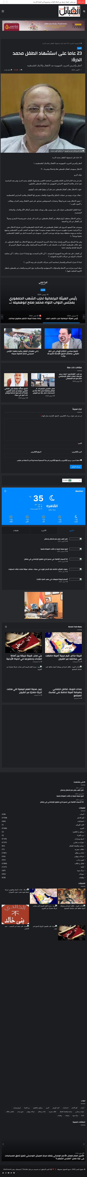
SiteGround (7, 1169)
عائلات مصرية (79, 849)
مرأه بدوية (80, 870)
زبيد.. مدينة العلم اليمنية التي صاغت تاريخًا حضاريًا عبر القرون (24, 690)
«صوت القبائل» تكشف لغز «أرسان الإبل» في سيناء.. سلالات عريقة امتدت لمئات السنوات (38, 569)
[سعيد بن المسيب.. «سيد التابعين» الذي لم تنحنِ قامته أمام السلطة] (15, 935)
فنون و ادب (80, 860)
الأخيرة (43, 530)
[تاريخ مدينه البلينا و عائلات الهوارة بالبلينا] (75, 552)
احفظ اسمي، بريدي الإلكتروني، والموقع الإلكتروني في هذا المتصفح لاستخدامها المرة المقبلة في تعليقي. (48, 460)
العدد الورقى (80, 825)
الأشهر (71, 530)
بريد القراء (80, 835)
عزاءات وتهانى (79, 856)
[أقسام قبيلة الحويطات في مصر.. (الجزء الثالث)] (75, 582)
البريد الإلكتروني (76, 452)
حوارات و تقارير (78, 842)
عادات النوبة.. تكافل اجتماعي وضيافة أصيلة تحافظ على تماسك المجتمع (65, 692)
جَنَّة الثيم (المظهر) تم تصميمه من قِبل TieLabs (37, 1169)
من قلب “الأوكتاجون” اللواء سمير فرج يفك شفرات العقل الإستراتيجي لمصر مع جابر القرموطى (70, 376)
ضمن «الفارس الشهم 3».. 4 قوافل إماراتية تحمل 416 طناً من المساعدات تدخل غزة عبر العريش (44, 390)
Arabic (66, 480)
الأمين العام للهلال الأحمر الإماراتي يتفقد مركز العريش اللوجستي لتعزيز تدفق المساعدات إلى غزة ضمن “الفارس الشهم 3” (44, 1157)
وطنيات (81, 877)
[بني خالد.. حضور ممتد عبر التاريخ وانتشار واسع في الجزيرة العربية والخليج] (15, 914)
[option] (43, 300)
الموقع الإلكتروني (36, 452)
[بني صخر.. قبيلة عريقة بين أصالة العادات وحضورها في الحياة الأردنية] (23, 642)
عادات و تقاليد (79, 853)
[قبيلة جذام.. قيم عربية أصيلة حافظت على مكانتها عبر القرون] (63, 642)
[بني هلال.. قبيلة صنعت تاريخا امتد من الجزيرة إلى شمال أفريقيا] (71, 896)
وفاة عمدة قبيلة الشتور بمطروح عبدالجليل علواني (43, 303)
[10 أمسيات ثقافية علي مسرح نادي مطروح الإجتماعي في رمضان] (75, 562)
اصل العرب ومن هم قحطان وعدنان (56, 539)
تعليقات (16, 530)
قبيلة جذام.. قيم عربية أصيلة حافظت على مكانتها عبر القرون (64, 657)
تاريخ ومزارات (79, 839)
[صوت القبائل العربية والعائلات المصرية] (69, 11)
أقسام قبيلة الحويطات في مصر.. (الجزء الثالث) (52, 579)
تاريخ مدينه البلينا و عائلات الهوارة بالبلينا (54, 549)
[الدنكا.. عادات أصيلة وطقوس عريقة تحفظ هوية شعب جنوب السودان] (15, 896)
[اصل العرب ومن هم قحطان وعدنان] (75, 542)
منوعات (81, 874)
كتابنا (82, 867)
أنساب (82, 814)
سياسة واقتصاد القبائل (76, 846)
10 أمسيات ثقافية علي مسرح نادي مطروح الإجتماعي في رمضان (46, 559)
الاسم (79, 443)
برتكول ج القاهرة (78, 832)
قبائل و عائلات (79, 863)
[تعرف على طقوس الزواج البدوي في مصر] (43, 1010)
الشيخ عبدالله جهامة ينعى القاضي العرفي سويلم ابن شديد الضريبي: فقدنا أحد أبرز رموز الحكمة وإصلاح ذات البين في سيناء (16, 392)
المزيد (72, 43)
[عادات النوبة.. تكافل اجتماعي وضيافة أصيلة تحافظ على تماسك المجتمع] (63, 676)
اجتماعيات (80, 821)
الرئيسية (77, 43)
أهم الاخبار (43, 287)
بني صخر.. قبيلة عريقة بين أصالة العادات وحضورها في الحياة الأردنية (24, 657)
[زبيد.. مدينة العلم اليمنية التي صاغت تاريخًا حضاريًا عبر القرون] (23, 676)
